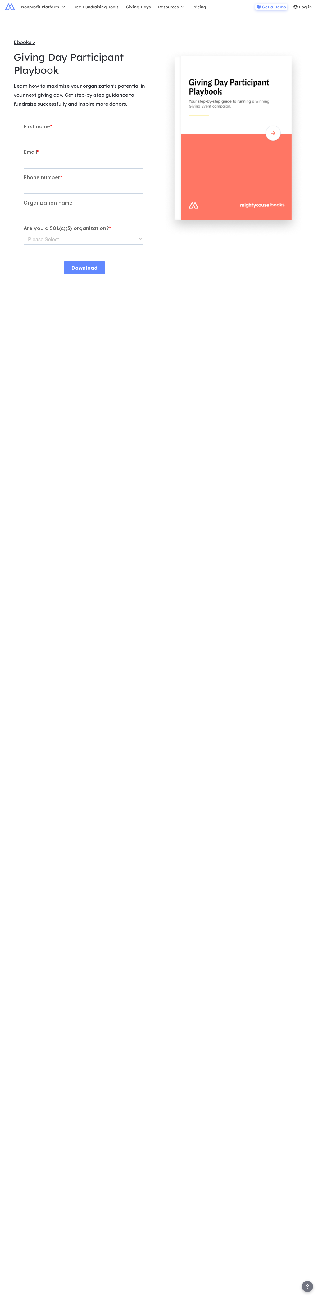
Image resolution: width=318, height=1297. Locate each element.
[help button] (307, 1286)
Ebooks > (24, 42)
